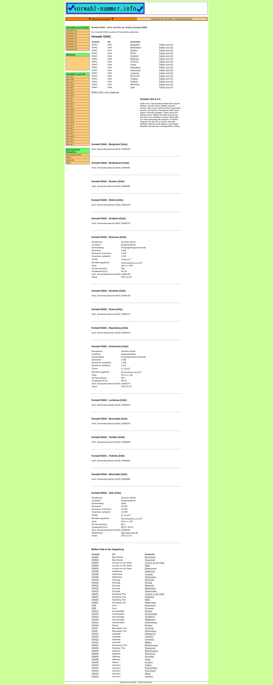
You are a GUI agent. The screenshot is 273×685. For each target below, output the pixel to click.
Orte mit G (70, 93)
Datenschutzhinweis (145, 682)
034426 (95, 625)
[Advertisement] (77, 63)
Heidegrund (150, 634)
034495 (95, 571)
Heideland (149, 597)
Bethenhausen (151, 645)
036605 (95, 557)
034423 (95, 611)
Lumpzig (149, 574)
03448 (94, 628)
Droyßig (148, 583)
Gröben (148, 665)
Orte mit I (69, 98)
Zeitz (132, 87)
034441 (95, 622)
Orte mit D (70, 85)
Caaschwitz (150, 560)
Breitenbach (135, 47)
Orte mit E (70, 88)
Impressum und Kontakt (128, 682)
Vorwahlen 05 (71, 39)
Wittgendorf (150, 619)
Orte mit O (70, 115)
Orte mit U (70, 131)
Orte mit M (70, 109)
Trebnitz (134, 81)
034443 (95, 665)
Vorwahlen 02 (71, 31)
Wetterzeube (150, 568)
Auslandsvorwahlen (74, 155)
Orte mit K (70, 104)
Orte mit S (70, 125)
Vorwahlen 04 (71, 36)
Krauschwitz (150, 671)
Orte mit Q (70, 120)
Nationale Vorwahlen (101, 19)
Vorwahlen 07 (71, 44)
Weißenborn (150, 588)
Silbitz (147, 565)
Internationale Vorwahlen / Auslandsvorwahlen (172, 19)
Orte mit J (70, 101)
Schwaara (149, 608)
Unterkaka (149, 639)
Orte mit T (70, 128)
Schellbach (150, 617)
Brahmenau (150, 605)
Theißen (134, 79)
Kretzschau (135, 70)
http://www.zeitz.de (129, 533)
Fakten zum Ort (166, 44)
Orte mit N (70, 112)
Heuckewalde (151, 614)
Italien (68, 163)
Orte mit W (70, 136)
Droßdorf (134, 56)
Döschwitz (149, 580)
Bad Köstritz (150, 557)
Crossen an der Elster (155, 563)
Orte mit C (70, 82)
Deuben (133, 50)
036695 (95, 651)
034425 (95, 580)
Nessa (148, 673)
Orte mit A (70, 77)
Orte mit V (70, 134)
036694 (95, 648)
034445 (95, 662)
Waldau (148, 642)
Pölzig (147, 659)
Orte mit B (70, 80)
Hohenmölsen (151, 622)
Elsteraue (134, 59)
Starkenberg (150, 577)
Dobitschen (150, 571)
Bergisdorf (135, 44)
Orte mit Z (70, 144)
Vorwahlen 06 (71, 41)
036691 (95, 594)
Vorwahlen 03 (71, 33)
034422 (95, 634)
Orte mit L (70, 107)
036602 (95, 645)
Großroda (149, 628)
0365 (94, 605)
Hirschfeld (149, 656)
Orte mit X (70, 139)
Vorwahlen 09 (71, 49)
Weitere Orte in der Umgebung (105, 92)
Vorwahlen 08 (71, 47)
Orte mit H (70, 96)
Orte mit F (70, 90)
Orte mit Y (70, 142)
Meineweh (149, 585)
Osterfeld (149, 637)
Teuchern (149, 676)
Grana (133, 64)
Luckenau (134, 73)
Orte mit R (70, 123)
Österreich (70, 160)
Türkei (68, 157)
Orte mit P (70, 117)
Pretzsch (149, 662)
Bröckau (148, 611)
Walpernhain (150, 602)
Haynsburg (135, 67)
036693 (95, 563)
